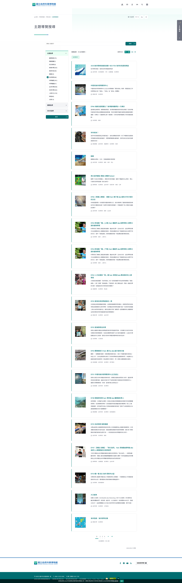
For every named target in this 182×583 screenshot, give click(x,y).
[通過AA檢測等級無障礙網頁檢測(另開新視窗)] (113, 578)
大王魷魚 (94, 495)
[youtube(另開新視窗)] (127, 563)
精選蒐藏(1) (52, 61)
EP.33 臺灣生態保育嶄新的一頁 (101, 301)
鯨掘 (92, 156)
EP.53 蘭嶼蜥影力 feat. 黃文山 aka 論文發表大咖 (107, 351)
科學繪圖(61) (53, 83)
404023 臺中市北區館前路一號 (43, 576)
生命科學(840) (53, 87)
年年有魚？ (95, 133)
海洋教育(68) (53, 77)
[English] (137, 4)
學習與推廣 (42, 17)
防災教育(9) (52, 64)
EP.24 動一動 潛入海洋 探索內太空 (102, 474)
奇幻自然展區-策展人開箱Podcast (102, 176)
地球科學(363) (53, 90)
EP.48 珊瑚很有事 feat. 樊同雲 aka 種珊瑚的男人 (107, 398)
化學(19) (51, 99)
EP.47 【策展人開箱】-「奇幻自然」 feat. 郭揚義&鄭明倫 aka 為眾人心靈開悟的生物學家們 (112, 449)
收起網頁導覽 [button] (141, 563)
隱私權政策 (115, 581)
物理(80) (51, 96)
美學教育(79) (53, 58)
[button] (142, 4)
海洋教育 (75, 57)
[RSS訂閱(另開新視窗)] (131, 563)
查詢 (130, 43)
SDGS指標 (50, 111)
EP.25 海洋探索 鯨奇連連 (99, 424)
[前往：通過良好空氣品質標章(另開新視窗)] (106, 578)
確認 (122, 581)
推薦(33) (51, 74)
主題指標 (50, 53)
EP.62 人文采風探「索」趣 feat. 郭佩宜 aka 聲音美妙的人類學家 (111, 276)
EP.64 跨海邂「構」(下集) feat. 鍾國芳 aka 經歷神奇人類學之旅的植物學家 (112, 250)
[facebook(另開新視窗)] (120, 563)
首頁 (37, 17)
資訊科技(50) (53, 71)
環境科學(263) (53, 67)
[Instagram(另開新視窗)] (124, 563)
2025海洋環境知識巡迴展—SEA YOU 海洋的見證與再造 (110, 66)
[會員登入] (132, 4)
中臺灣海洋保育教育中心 (99, 85)
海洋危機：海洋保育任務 (99, 518)
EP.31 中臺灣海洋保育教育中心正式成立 (104, 374)
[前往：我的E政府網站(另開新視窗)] (118, 578)
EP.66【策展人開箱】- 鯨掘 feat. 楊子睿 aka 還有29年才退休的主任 (112, 198)
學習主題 (48, 17)
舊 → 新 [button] (134, 52)
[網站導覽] (122, 4)
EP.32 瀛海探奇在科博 (98, 327)
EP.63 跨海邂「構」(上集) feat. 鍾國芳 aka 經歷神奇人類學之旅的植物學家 (112, 224)
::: (119, 4)
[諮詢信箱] (127, 4)
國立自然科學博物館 (44, 4)
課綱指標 (50, 105)
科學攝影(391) (53, 80)
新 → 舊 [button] (127, 52)
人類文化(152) (53, 93)
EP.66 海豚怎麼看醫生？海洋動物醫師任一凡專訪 (108, 106)
